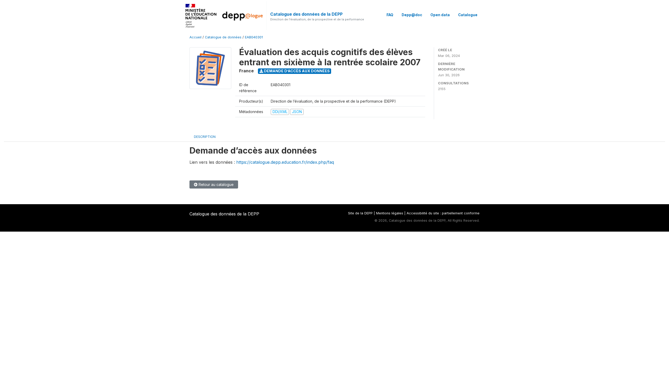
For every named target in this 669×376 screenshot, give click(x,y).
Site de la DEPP (360, 213)
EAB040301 (254, 37)
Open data (440, 15)
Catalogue (467, 15)
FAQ (390, 15)
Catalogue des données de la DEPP (306, 14)
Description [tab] (205, 137)
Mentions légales (389, 213)
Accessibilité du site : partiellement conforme (443, 213)
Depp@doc (412, 15)
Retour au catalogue (216, 184)
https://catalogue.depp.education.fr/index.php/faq (285, 162)
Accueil (195, 37)
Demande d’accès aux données (296, 71)
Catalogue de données (223, 37)
